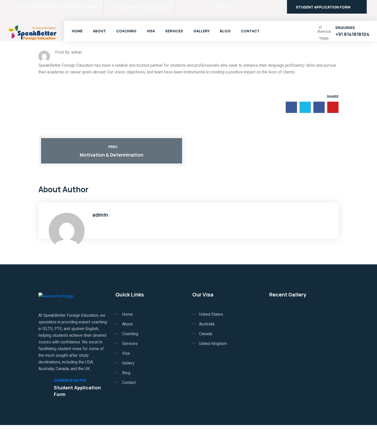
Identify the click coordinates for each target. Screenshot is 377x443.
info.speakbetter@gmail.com (143, 6)
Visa (151, 30)
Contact (250, 30)
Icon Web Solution (322, 434)
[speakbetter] (33, 32)
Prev (112, 146)
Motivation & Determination (111, 155)
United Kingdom (213, 344)
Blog (225, 30)
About (99, 30)
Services (174, 30)
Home (77, 30)
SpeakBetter (63, 434)
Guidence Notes (70, 380)
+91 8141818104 (352, 34)
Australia (206, 324)
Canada (205, 334)
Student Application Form (323, 7)
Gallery (201, 30)
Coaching (126, 30)
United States (211, 314)
